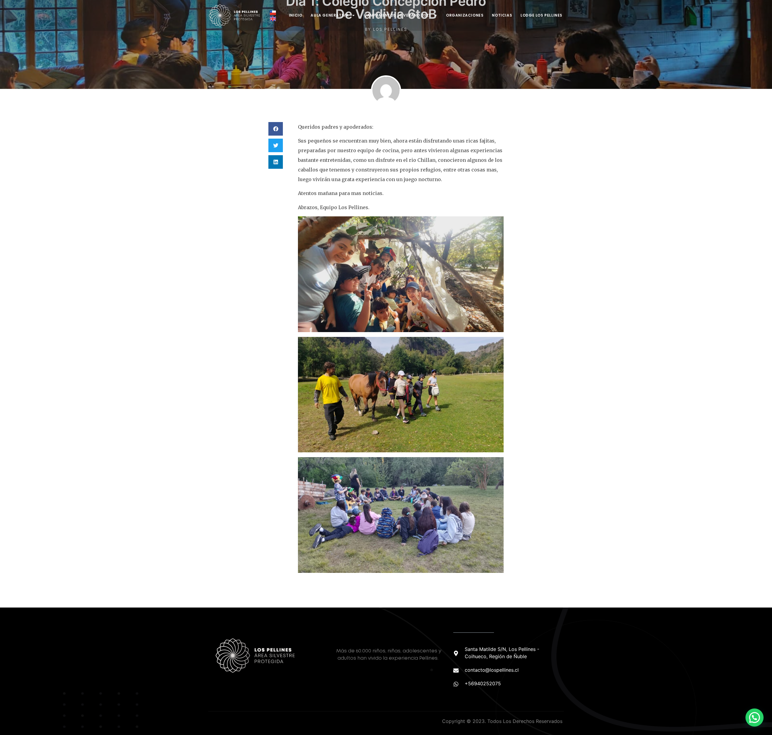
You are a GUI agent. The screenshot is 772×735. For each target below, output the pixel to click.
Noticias (502, 15)
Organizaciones (464, 15)
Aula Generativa (330, 15)
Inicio (295, 15)
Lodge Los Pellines (541, 15)
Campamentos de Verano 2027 (397, 15)
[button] (275, 129)
